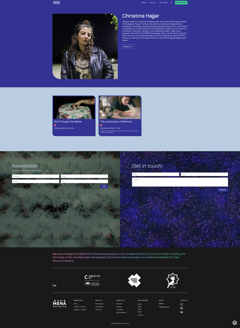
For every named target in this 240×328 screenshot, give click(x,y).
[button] (144, 2)
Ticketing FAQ (164, 307)
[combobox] (35, 181)
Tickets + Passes (80, 307)
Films (75, 304)
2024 (139, 309)
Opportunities (121, 312)
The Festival (99, 304)
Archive (140, 315)
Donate (119, 307)
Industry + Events (80, 310)
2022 (139, 312)
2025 (139, 307)
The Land (98, 310)
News (161, 300)
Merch (161, 303)
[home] (56, 2)
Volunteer (119, 310)
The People (99, 307)
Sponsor (119, 304)
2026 (139, 304)
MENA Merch (181, 2)
